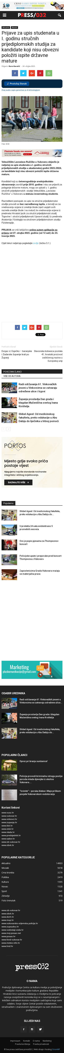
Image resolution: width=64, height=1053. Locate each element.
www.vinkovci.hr (9, 819)
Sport (4, 891)
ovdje (36, 243)
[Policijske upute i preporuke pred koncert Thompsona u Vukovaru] (9, 559)
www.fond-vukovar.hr (12, 939)
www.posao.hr (8, 936)
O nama (36, 1041)
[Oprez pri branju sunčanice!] (9, 765)
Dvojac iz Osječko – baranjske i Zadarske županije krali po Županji (17, 354)
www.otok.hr (8, 829)
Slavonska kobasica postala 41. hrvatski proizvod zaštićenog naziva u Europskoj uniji (48, 356)
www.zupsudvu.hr (10, 926)
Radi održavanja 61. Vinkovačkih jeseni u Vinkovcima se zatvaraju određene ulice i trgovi (38, 388)
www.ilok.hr (7, 825)
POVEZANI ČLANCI (12, 372)
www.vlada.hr (8, 832)
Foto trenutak (8, 900)
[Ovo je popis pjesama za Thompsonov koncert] (9, 544)
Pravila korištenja (22, 1044)
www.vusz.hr (8, 812)
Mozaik (14, 27)
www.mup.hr (8, 920)
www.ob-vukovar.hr (11, 842)
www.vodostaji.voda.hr (12, 930)
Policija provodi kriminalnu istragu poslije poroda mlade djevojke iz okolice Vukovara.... (41, 779)
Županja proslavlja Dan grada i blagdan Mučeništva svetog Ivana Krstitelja (38, 403)
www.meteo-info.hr (11, 943)
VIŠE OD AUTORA (12, 376)
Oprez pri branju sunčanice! (34, 761)
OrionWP (56, 1049)
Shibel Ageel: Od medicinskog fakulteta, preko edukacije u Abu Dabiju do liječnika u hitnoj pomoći (39, 417)
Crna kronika (8, 872)
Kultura (5, 881)
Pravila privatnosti (41, 1044)
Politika (5, 877)
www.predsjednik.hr (11, 835)
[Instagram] (32, 1029)
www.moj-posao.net (11, 933)
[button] (59, 15)
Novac (5, 886)
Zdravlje (6, 895)
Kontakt (26, 1041)
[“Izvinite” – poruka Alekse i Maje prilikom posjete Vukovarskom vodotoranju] (9, 794)
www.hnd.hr (7, 946)
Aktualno (5, 27)
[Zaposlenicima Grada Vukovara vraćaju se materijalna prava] (9, 574)
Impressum (15, 1041)
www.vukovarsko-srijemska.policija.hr (20, 923)
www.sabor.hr (8, 838)
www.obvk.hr (8, 845)
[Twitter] (40, 1029)
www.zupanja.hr (9, 822)
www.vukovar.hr (9, 816)
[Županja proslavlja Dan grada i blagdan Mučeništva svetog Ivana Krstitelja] (9, 402)
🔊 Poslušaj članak (17, 84)
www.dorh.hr (8, 917)
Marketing (47, 1041)
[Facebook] (24, 1029)
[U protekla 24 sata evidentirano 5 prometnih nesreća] (9, 530)
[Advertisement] (32, 284)
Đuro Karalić (14, 66)
